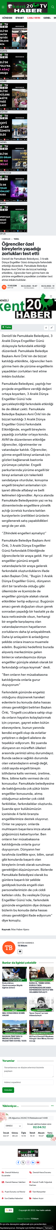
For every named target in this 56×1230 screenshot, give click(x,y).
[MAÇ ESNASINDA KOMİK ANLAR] (14, 1004)
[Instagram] (28, 1162)
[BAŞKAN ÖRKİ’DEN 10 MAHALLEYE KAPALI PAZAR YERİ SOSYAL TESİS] (14, 1027)
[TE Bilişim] (8, 948)
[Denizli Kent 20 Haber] (27, 7)
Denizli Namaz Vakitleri (15, 1182)
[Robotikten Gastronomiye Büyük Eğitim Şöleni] (14, 974)
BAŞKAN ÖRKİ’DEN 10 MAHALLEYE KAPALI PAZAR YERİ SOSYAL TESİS (14, 1039)
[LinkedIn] (33, 1162)
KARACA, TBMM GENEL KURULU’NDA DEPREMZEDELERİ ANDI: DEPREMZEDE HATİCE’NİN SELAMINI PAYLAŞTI (41, 987)
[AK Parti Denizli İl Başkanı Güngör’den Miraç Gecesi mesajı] (41, 1027)
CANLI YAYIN (33, 18)
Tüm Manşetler (39, 1192)
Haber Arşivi (38, 1198)
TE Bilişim (22, 946)
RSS (10, 1210)
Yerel (16, 239)
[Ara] (52, 7)
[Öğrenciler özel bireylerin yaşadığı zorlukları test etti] (28, 307)
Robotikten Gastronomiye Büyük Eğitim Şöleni (12, 985)
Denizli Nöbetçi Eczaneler (10, 1173)
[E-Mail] (20, 951)
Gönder (8, 1090)
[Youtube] (38, 1162)
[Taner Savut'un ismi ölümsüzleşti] (41, 1004)
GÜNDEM (7, 18)
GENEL (47, 18)
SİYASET (19, 18)
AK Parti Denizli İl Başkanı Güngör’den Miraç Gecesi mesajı (41, 1039)
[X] (23, 1162)
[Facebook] (18, 1162)
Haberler (6, 239)
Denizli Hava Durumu (42, 1172)
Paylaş (8, 327)
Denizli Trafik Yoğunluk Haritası (40, 1183)
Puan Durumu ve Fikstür (15, 1192)
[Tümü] (52, 1106)
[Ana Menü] (3, 7)
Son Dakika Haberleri (14, 1198)
